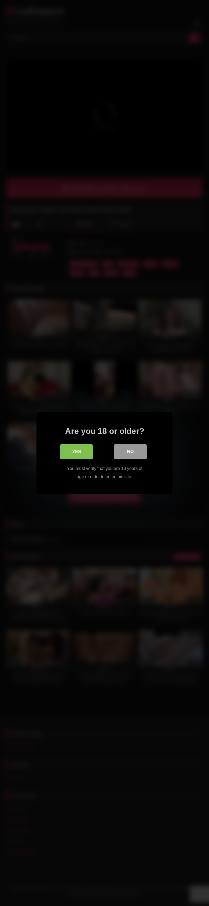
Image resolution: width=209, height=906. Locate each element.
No (130, 451)
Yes (76, 451)
